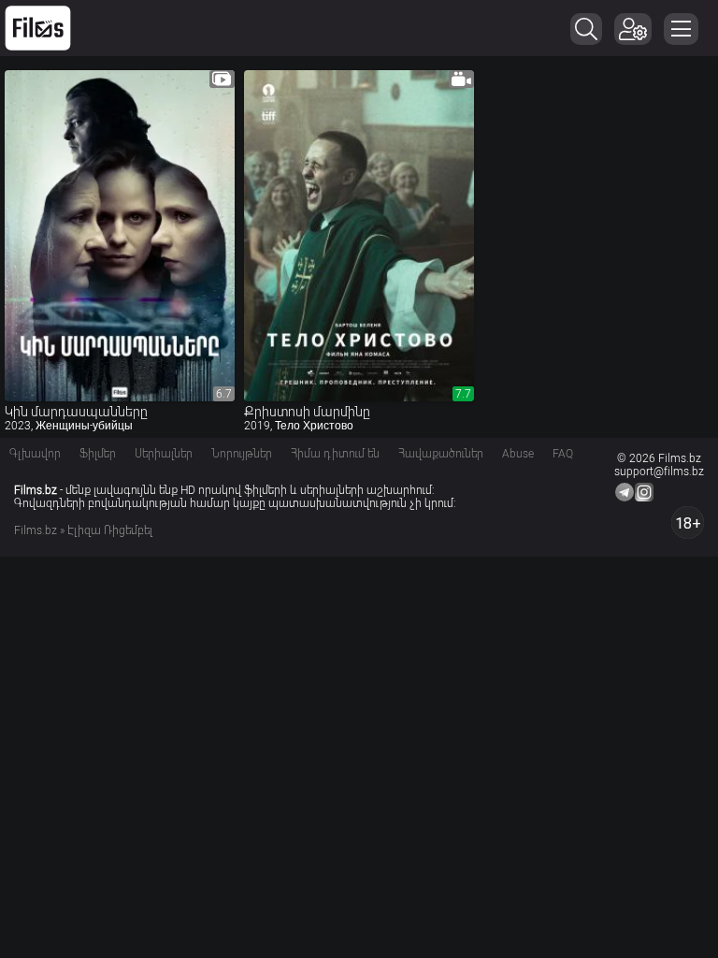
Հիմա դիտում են (335, 453)
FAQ (563, 453)
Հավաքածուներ (440, 453)
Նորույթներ (241, 453)
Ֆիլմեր (97, 453)
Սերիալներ (164, 453)
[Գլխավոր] (38, 28)
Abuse (518, 453)
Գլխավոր (35, 453)
